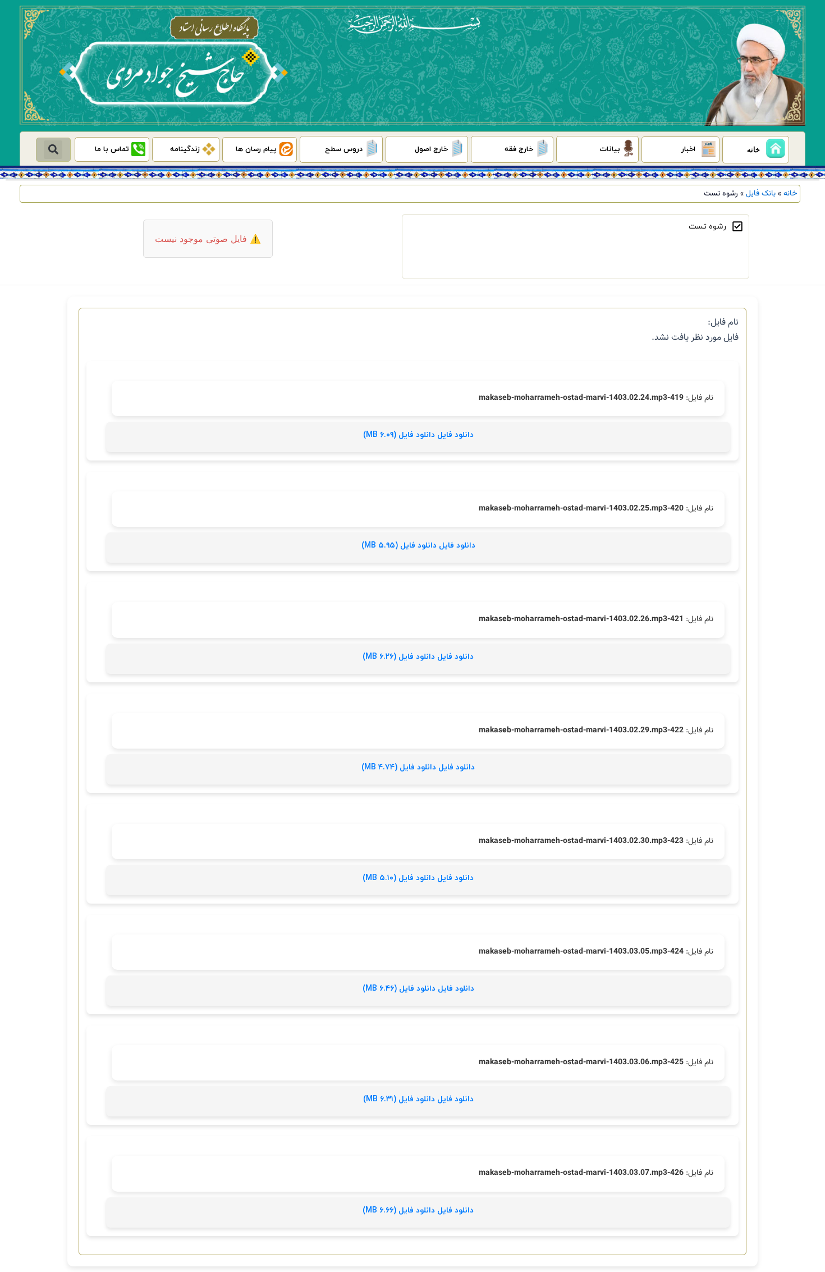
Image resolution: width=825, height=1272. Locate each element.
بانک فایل (761, 193)
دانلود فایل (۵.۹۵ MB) (400, 545)
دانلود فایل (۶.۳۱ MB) (400, 1099)
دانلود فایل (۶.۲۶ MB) (400, 656)
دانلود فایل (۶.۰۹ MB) (400, 435)
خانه (790, 193)
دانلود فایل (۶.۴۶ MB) (400, 988)
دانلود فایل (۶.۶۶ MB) (400, 1210)
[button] (53, 149)
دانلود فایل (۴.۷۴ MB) (399, 767)
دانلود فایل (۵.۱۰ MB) (400, 878)
